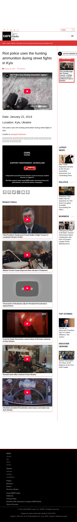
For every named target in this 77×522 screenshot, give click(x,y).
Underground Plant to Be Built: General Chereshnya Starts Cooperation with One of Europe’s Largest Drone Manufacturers (66, 237)
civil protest (7, 138)
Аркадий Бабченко (18, 134)
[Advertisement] (38, 14)
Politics (9, 481)
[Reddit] (5, 192)
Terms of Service (12, 504)
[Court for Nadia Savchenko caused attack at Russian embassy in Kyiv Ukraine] (27, 324)
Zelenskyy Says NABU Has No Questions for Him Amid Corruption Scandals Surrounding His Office (65, 203)
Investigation (10, 477)
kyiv (36, 138)
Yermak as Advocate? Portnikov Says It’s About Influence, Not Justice (66, 332)
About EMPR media (13, 493)
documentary (17, 138)
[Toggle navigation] (72, 36)
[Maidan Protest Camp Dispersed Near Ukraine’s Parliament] (27, 255)
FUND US (9, 496)
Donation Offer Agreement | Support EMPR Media (23, 501)
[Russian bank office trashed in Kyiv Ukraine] (27, 359)
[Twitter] (4, 29)
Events (8, 486)
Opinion (9, 468)
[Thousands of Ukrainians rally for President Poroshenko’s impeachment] (27, 288)
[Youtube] (14, 29)
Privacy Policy (11, 499)
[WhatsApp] (18, 192)
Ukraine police (15, 141)
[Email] (23, 192)
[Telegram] (28, 192)
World (8, 462)
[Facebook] (7, 29)
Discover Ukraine (12, 489)
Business (9, 483)
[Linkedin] (11, 29)
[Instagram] (17, 29)
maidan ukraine (45, 138)
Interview (9, 471)
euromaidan (29, 138)
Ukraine (5, 141)
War (7, 459)
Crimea (8, 465)
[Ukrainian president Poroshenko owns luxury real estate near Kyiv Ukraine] (27, 392)
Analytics (9, 474)
